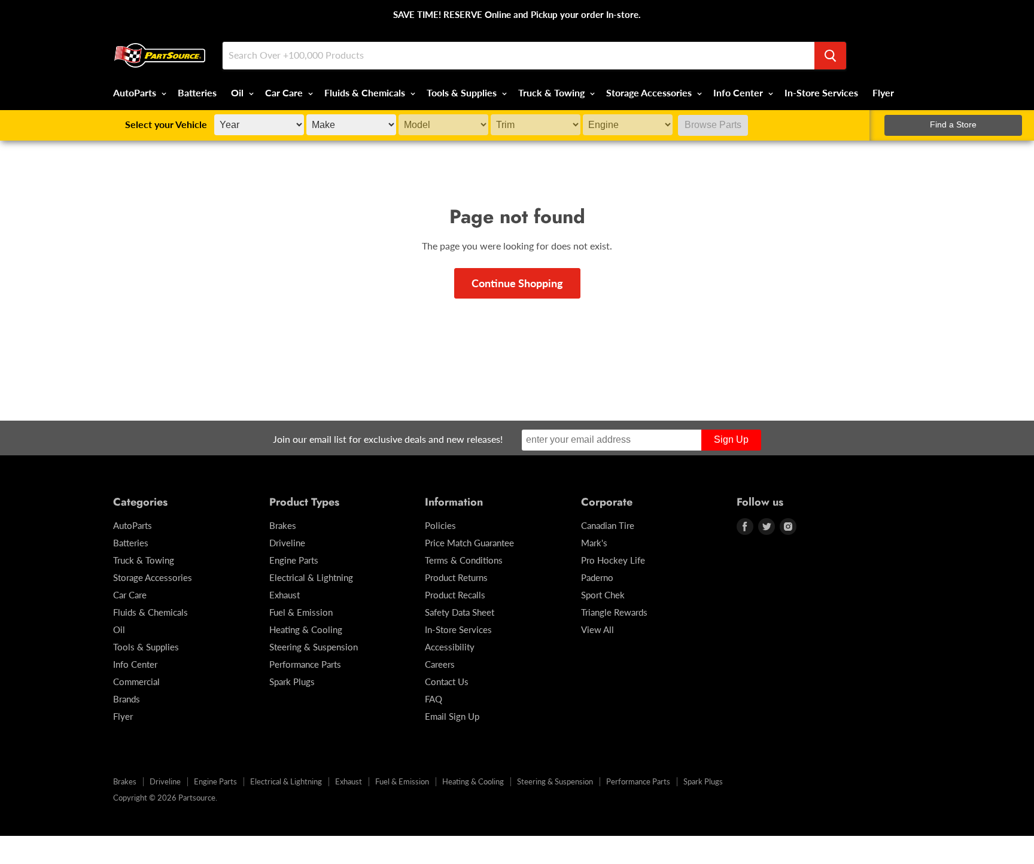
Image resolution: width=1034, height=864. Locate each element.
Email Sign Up (452, 716)
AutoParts (136, 92)
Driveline (287, 542)
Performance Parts (305, 664)
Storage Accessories (650, 92)
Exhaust (284, 594)
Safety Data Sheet (459, 612)
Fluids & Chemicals (365, 92)
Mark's (594, 542)
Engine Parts (293, 560)
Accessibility (450, 646)
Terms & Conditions (464, 560)
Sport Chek (603, 594)
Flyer (883, 92)
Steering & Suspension (313, 646)
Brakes (282, 525)
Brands (126, 698)
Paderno (597, 577)
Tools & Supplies (463, 92)
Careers (440, 664)
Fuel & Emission (301, 612)
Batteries (197, 92)
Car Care (285, 92)
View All (597, 629)
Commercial (136, 681)
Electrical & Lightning (311, 577)
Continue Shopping (517, 283)
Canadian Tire (607, 525)
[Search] (830, 55)
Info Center (739, 92)
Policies (440, 525)
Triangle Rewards (614, 612)
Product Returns (456, 577)
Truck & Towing (552, 92)
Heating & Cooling (305, 629)
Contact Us (447, 681)
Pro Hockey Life (613, 560)
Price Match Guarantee (469, 542)
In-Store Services (821, 92)
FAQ (433, 698)
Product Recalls (455, 594)
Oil (238, 92)
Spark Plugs (292, 681)
